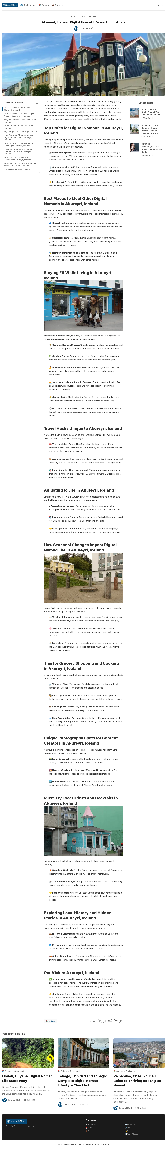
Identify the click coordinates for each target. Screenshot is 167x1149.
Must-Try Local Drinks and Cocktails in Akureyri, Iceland (17, 158)
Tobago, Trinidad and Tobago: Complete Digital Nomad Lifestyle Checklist (82, 1080)
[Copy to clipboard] (121, 1021)
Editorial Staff (14, 1100)
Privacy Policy (85, 1144)
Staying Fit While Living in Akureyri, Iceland (20, 121)
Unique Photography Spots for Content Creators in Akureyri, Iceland (18, 151)
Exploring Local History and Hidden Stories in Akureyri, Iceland (20, 164)
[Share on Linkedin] (110, 1021)
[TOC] (37, 103)
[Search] (163, 5)
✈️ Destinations (27, 5)
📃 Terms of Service (131, 1134)
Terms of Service (101, 1144)
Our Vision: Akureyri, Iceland (17, 169)
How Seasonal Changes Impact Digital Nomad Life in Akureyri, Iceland (18, 137)
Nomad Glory (71, 1144)
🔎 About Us (129, 1128)
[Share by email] (116, 1021)
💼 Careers (57, 5)
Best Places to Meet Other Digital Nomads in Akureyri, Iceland (19, 115)
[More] (66, 5)
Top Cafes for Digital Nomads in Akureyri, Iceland (19, 109)
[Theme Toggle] (159, 5)
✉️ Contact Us (130, 1125)
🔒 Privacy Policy (130, 1131)
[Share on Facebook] (105, 1021)
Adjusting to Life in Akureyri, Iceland (20, 131)
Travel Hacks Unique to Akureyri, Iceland (19, 126)
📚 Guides (44, 5)
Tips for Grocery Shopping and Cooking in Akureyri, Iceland (18, 144)
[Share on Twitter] (100, 1021)
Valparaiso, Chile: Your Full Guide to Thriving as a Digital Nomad (137, 1080)
